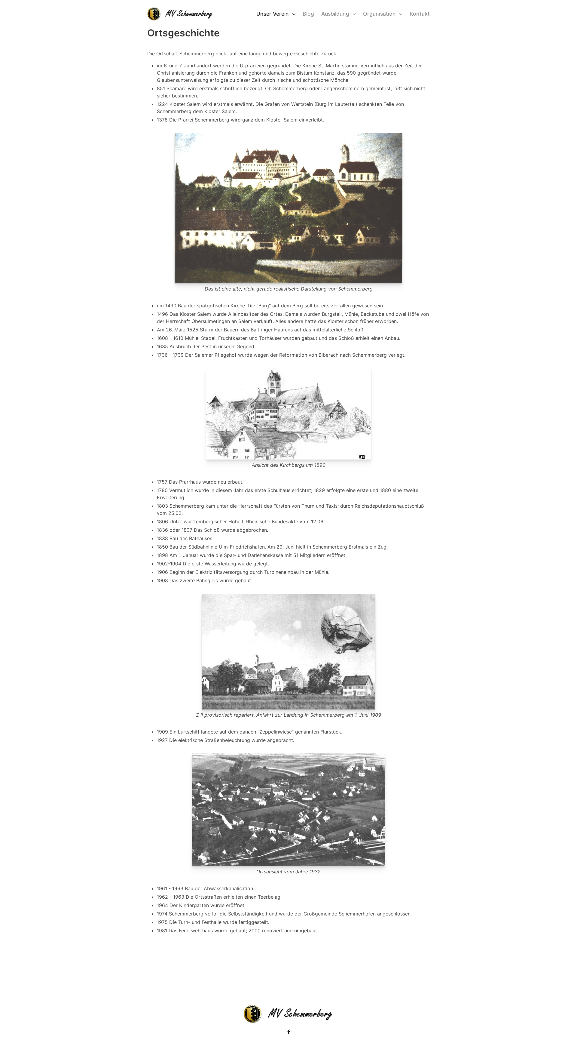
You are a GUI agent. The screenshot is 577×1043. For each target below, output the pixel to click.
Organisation (379, 14)
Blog (308, 14)
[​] (288, 1032)
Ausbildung (335, 14)
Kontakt (420, 14)
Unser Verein (272, 14)
